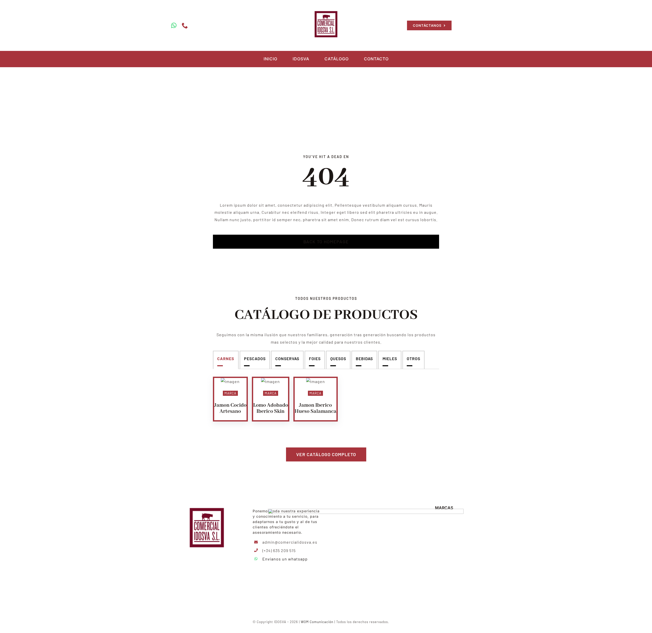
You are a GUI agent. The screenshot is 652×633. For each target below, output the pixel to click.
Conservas (287, 358)
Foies (315, 358)
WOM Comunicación (317, 622)
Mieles (390, 358)
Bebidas (364, 358)
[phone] (185, 25)
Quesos (338, 358)
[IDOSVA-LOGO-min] (326, 10)
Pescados (255, 358)
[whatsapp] (174, 25)
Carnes (225, 358)
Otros (413, 358)
